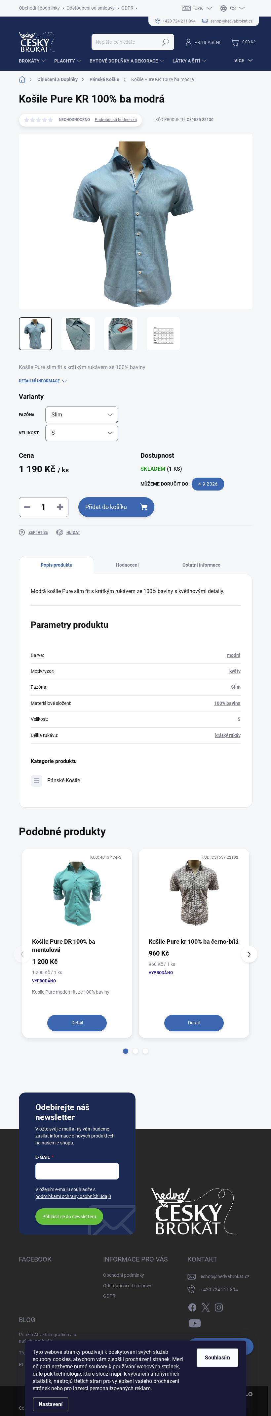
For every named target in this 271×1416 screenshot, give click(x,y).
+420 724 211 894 (219, 1289)
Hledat (165, 42)
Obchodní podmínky (39, 8)
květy (235, 671)
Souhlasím (217, 1357)
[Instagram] (219, 1306)
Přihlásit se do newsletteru (69, 1216)
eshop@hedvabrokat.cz (225, 1276)
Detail (77, 1022)
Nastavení (50, 1404)
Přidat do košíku (106, 506)
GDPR (127, 8)
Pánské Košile (63, 780)
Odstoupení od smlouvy (90, 8)
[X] (206, 1306)
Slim (236, 687)
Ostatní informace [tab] (201, 565)
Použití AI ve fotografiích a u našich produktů (47, 1338)
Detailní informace (39, 381)
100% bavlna (227, 703)
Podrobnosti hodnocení (116, 119)
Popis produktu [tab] (56, 565)
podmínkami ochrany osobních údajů (73, 1196)
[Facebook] (192, 1306)
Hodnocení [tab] (127, 565)
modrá (234, 655)
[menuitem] (33, 61)
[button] (126, 1051)
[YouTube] (194, 1322)
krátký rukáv (228, 735)
